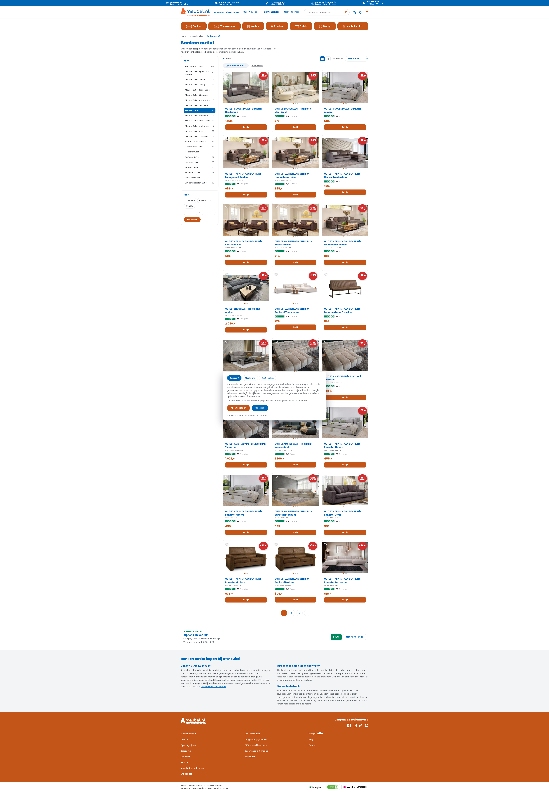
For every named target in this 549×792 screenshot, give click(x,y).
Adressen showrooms (226, 12)
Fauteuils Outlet (199, 157)
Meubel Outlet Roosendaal (199, 90)
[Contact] (354, 12)
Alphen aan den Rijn (195, 635)
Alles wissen (257, 65)
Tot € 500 (190, 200)
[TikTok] (361, 725)
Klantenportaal (292, 12)
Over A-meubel (251, 12)
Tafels (303, 26)
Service (184, 762)
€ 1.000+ (189, 206)
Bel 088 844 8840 (354, 637)
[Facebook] (349, 725)
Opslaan (259, 407)
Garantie (185, 756)
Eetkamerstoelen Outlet (199, 182)
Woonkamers (227, 26)
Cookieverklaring (210, 788)
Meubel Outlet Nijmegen (199, 95)
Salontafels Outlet (199, 172)
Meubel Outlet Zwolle (199, 79)
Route (336, 637)
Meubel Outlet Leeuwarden (199, 100)
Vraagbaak (186, 774)
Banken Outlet (199, 110)
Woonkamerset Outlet (199, 141)
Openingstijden (188, 745)
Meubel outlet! (355, 26)
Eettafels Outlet (199, 162)
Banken (197, 26)
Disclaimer (223, 788)
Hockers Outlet (199, 151)
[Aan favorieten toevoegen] (226, 74)
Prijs (186, 194)
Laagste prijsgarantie (255, 739)
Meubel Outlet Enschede (199, 105)
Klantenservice (271, 12)
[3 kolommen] (322, 58)
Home (183, 36)
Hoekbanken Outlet (199, 146)
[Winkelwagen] (366, 12)
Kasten (255, 26)
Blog (311, 739)
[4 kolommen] (328, 58)
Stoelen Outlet (199, 167)
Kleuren (312, 745)
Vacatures (250, 756)
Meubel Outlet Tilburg (199, 84)
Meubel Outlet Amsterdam (199, 120)
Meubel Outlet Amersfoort (199, 115)
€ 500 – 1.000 (205, 200)
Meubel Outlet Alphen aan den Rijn (199, 73)
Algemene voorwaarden (191, 788)
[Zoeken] (346, 12)
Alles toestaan (238, 407)
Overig (327, 26)
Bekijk (246, 127)
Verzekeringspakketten (192, 768)
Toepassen (192, 219)
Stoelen (278, 26)
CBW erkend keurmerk (256, 745)
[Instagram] (355, 725)
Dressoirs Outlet (199, 177)
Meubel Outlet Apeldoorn (199, 126)
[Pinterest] (366, 725)
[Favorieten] (360, 12)
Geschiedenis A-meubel (256, 751)
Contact (185, 739)
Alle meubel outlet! (199, 66)
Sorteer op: (338, 58)
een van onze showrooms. (213, 686)
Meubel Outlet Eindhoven (199, 136)
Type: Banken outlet (236, 65)
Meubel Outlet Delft (199, 131)
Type (186, 60)
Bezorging (186, 751)
